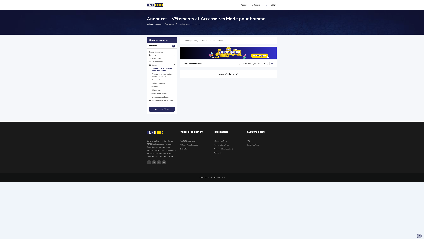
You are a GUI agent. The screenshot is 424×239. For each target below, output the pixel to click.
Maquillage (156, 90)
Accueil (244, 5)
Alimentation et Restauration (162, 100)
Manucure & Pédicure (160, 94)
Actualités (256, 5)
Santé (154, 55)
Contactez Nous (253, 145)
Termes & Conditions (221, 145)
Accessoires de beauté (160, 97)
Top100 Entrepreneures (188, 141)
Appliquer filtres (161, 109)
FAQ (248, 141)
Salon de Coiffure (158, 83)
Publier (272, 5)
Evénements (156, 59)
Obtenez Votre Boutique (189, 145)
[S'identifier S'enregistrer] (266, 5)
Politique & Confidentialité (223, 149)
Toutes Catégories (156, 52)
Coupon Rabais (157, 62)
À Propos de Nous (220, 141)
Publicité (183, 149)
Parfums (155, 87)
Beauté (154, 65)
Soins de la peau (158, 80)
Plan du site (218, 153)
